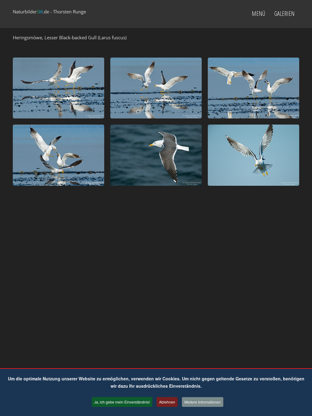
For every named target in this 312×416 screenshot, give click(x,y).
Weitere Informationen (202, 401)
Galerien (284, 13)
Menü (258, 13)
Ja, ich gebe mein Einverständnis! (122, 401)
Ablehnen (167, 401)
